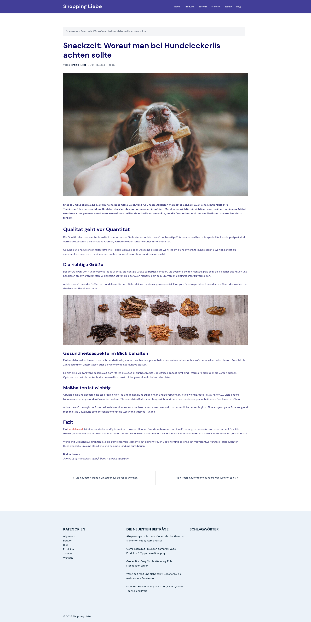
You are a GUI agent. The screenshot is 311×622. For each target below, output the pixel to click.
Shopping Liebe (82, 6)
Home (177, 6)
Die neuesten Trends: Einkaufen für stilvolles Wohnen (106, 477)
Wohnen (215, 6)
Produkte (189, 6)
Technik (203, 6)
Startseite (72, 31)
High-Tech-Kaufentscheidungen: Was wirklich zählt (206, 477)
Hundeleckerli (75, 429)
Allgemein (69, 536)
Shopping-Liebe (77, 65)
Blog (238, 6)
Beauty (228, 6)
